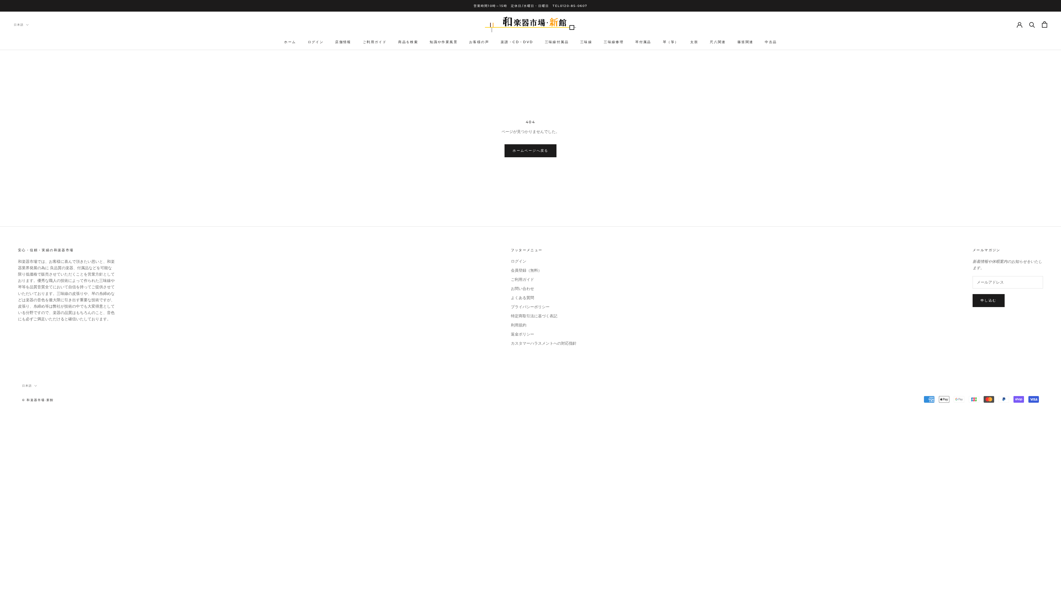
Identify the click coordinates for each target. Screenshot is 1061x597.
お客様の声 (479, 42)
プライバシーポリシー (530, 307)
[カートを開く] (1044, 24)
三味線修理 (614, 42)
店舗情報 (343, 42)
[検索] (1032, 24)
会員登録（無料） (526, 270)
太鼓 (694, 42)
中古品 (771, 42)
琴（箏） (671, 42)
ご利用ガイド (375, 42)
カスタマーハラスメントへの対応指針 (544, 343)
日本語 (19, 25)
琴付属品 (643, 42)
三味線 (586, 42)
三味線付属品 (557, 42)
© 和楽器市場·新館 (38, 400)
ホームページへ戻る (530, 150)
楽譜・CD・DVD (517, 42)
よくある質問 (522, 297)
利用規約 (518, 325)
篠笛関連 (745, 42)
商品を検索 (408, 42)
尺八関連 (718, 42)
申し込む (989, 300)
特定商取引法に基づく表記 (534, 316)
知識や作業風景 (444, 42)
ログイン (316, 42)
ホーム (290, 42)
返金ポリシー (522, 334)
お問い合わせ (522, 288)
